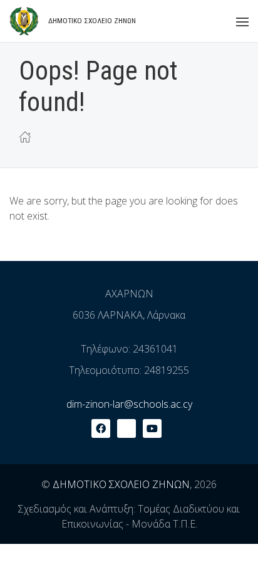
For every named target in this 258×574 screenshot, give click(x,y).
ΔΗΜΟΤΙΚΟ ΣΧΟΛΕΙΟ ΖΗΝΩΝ (121, 484)
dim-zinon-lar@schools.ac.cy (129, 404)
